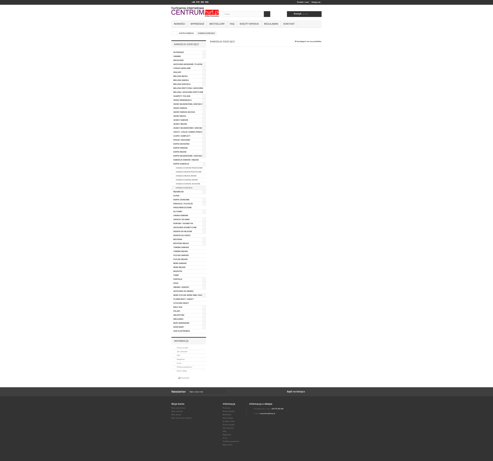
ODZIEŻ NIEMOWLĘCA (182, 100)
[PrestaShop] (183, 378)
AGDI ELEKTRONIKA (181, 331)
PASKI (175, 283)
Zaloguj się (315, 2)
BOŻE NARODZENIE (181, 323)
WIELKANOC (178, 319)
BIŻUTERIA (177, 239)
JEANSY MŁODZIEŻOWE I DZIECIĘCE (188, 128)
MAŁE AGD (177, 307)
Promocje (226, 408)
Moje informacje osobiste (181, 418)
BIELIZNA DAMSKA (181, 80)
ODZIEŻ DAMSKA (180, 108)
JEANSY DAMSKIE (180, 120)
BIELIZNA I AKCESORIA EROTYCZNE (188, 92)
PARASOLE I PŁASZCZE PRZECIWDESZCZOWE (183, 206)
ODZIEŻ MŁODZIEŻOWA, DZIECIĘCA (187, 104)
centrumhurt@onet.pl (267, 413)
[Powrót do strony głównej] (174, 33)
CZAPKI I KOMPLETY (181, 136)
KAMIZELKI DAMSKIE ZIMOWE (187, 180)
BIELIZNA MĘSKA (180, 76)
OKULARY (177, 72)
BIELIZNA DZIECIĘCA (182, 84)
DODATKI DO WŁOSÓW (182, 231)
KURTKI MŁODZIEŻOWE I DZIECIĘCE (188, 156)
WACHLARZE (178, 60)
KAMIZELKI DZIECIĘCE (184, 188)
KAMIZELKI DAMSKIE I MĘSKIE (186, 160)
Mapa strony (228, 445)
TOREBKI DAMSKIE (181, 247)
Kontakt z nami (303, 2)
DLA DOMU (177, 212)
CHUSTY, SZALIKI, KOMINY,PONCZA (188, 132)
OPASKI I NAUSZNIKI (181, 140)
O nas (178, 363)
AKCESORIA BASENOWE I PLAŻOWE (188, 64)
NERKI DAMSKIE (180, 263)
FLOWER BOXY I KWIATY (183, 299)
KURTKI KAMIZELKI (181, 164)
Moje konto (177, 403)
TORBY (176, 275)
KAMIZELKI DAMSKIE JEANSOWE (188, 184)
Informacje (181, 340)
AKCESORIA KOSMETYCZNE (185, 227)
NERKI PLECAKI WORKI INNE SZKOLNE (189, 295)
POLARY (176, 311)
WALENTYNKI (178, 315)
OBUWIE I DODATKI (181, 287)
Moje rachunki (177, 411)
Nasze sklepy (181, 371)
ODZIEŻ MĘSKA (179, 116)
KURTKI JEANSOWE (181, 200)
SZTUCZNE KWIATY (181, 303)
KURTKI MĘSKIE (180, 152)
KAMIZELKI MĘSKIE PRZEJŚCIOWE (188, 172)
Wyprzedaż (197, 23)
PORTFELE (177, 279)
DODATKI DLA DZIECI (182, 235)
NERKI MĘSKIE (179, 267)
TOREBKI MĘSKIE (180, 251)
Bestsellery (217, 23)
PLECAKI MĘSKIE (180, 259)
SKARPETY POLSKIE (181, 96)
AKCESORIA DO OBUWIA (183, 291)
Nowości (179, 23)
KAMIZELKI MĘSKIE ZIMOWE (186, 176)
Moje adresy (176, 415)
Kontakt (289, 23)
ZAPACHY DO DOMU (181, 219)
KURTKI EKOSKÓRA (181, 144)
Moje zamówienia (178, 408)
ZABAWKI (177, 56)
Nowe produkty (229, 411)
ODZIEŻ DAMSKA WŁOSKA (184, 112)
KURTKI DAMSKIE (180, 148)
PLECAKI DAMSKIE (181, 255)
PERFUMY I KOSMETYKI (183, 223)
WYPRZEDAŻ (178, 52)
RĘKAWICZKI (178, 192)
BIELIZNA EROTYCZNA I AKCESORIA (188, 88)
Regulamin (271, 23)
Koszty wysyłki (249, 23)
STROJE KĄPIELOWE (182, 68)
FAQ (232, 23)
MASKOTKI (177, 271)
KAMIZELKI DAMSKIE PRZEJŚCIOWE (189, 168)
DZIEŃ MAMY (178, 327)
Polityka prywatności (184, 367)
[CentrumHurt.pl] (195, 12)
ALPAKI (176, 196)
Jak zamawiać (181, 352)
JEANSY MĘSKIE (180, 124)
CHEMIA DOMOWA (180, 215)
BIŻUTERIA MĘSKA (181, 243)
